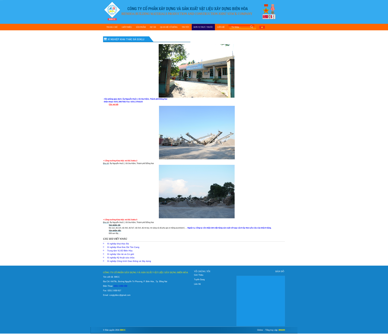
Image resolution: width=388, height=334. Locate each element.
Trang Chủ (112, 27)
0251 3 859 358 (120, 286)
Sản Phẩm (141, 27)
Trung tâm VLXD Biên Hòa (119, 250)
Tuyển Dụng (199, 279)
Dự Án (153, 27)
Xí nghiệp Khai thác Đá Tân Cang (123, 247)
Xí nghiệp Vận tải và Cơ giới (120, 254)
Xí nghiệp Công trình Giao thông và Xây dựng (129, 261)
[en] (262, 27)
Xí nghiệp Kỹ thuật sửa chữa (120, 257)
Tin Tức (185, 27)
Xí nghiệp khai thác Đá (118, 243)
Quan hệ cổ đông (169, 27)
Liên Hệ (221, 27)
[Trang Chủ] (112, 11)
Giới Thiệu (127, 27)
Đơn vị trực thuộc (203, 27)
